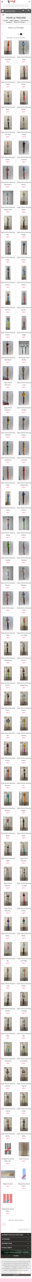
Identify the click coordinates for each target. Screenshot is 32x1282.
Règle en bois (8, 1184)
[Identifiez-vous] (29, 2)
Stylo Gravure (24, 1159)
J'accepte (16, 1275)
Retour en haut (24, 1230)
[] (27, 6)
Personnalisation (24, 1270)
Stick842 (16, 1255)
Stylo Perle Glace (8, 608)
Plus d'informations (14, 1270)
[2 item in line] (21, 34)
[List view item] (18, 34)
